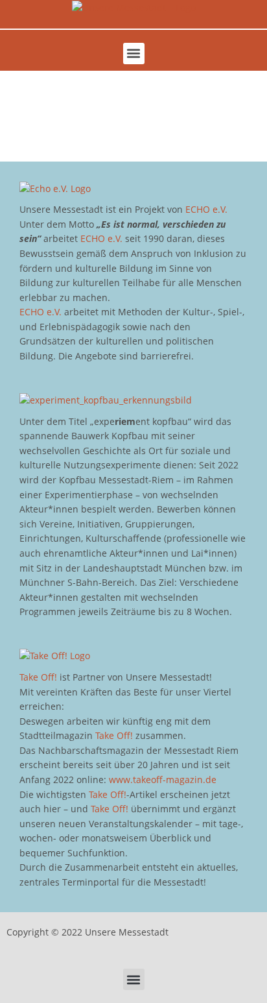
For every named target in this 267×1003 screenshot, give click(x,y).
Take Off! (38, 677)
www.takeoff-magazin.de (162, 779)
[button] (134, 53)
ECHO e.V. (206, 209)
